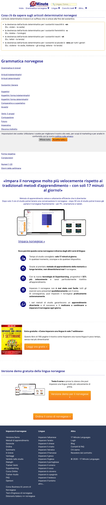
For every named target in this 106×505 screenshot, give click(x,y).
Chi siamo (75, 450)
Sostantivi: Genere (9, 85)
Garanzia (10, 443)
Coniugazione (7, 117)
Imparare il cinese (46, 443)
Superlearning (12, 468)
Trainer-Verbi (12, 465)
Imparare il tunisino (46, 481)
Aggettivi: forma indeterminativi (15, 95)
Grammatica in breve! (11, 68)
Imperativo (6, 125)
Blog (73, 443)
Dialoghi (9, 462)
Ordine (9, 446)
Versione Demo (13, 437)
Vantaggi (10, 456)
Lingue (54, 8)
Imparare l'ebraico (46, 450)
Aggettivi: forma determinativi (14, 99)
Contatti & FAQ (77, 446)
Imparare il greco (46, 456)
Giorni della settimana (11, 168)
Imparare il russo (45, 468)
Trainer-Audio (12, 474)
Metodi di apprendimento (17, 440)
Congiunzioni (7, 158)
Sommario (10, 450)
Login (73, 440)
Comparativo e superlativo (13, 103)
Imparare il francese (47, 453)
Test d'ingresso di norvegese (19, 493)
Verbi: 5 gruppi (7, 113)
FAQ (8, 477)
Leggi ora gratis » (36, 346)
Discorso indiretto (9, 129)
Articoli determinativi (10, 78)
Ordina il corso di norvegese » (53, 416)
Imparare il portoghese (48, 462)
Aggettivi (5, 91)
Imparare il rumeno (46, 465)
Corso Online (12, 471)
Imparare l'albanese (47, 437)
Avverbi (4, 107)
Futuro (4, 121)
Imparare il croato (46, 446)
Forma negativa (8, 154)
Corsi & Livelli (68, 8)
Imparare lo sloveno (47, 471)
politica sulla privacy (64, 136)
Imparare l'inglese (46, 459)
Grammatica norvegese (36, 8)
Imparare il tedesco (47, 477)
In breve (9, 453)
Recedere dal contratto (81, 453)
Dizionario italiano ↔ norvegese (20, 496)
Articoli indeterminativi (11, 74)
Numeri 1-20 (6, 164)
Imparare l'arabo (45, 440)
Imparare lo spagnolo (47, 474)
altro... (41, 484)
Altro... (82, 8)
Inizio (21, 8)
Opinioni (9, 481)
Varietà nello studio (14, 459)
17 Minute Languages (80, 437)
